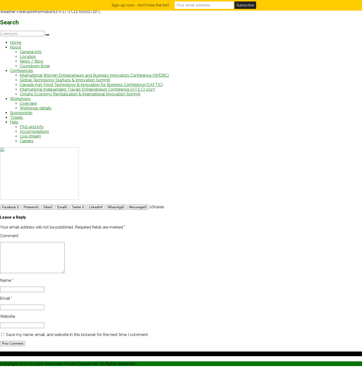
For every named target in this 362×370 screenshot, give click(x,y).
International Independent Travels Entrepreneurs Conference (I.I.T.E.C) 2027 (87, 89)
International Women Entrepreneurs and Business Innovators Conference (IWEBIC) (94, 75)
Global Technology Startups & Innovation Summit (65, 80)
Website (7, 316)
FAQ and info (32, 126)
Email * (6, 298)
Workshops (20, 98)
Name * (6, 280)
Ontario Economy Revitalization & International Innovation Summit (80, 94)
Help (14, 122)
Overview (28, 103)
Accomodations (34, 131)
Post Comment (12, 343)
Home (15, 42)
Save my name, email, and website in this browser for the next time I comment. (77, 334)
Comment (9, 235)
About (15, 47)
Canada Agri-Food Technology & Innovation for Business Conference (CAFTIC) (91, 84)
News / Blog (31, 61)
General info (31, 52)
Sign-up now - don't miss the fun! (140, 5)
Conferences (21, 70)
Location (28, 56)
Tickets (16, 117)
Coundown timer (35, 66)
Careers (26, 141)
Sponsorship (21, 112)
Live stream (30, 136)
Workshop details (35, 108)
